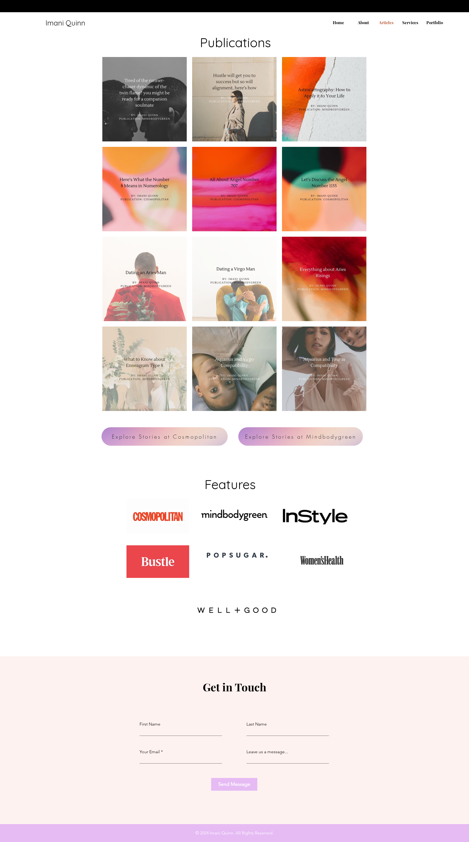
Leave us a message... (267, 752)
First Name (150, 724)
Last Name (256, 724)
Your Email (150, 752)
